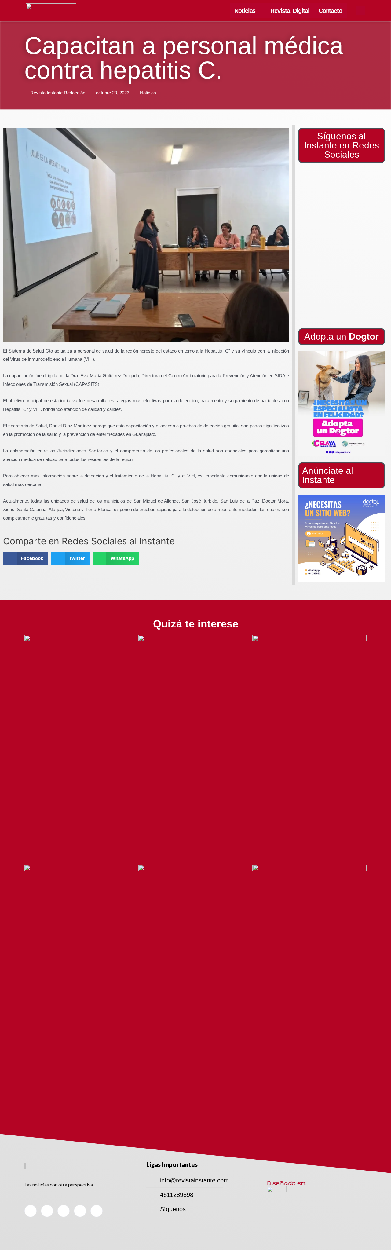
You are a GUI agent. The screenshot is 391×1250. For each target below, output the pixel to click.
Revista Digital (289, 10)
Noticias (244, 10)
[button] (341, 403)
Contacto (330, 10)
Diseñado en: (287, 1183)
